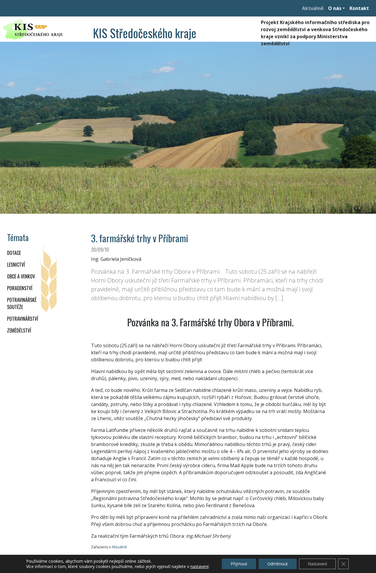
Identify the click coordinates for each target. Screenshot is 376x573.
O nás (334, 8)
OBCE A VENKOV (21, 276)
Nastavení (317, 564)
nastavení (199, 566)
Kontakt (359, 8)
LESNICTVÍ (16, 264)
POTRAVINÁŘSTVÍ (22, 318)
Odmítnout (277, 564)
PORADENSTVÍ (19, 288)
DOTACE (14, 252)
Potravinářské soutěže (21, 303)
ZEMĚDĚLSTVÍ (19, 330)
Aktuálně (312, 8)
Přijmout (239, 564)
